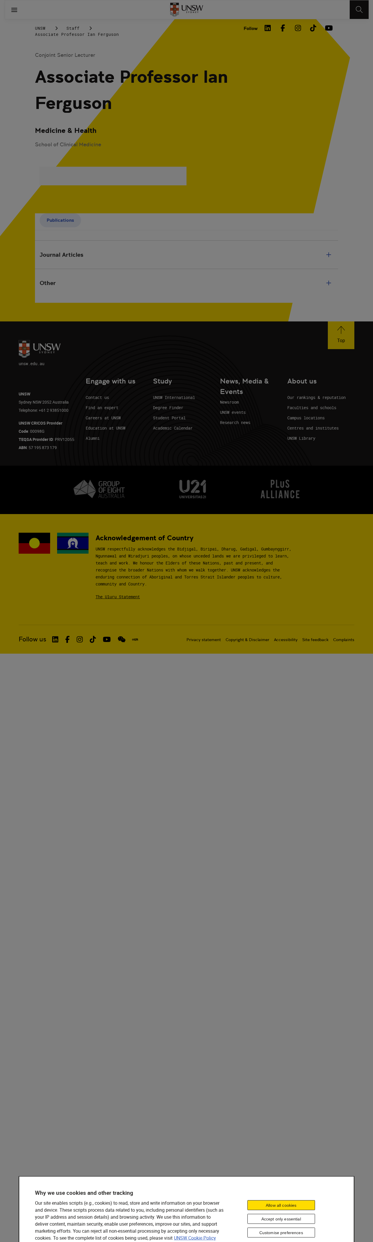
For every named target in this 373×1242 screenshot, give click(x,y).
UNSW (40, 28)
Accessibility (286, 639)
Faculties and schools (311, 407)
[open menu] (14, 9)
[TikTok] (313, 28)
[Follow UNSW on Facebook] (67, 639)
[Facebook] (282, 28)
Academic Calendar (173, 428)
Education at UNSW (105, 428)
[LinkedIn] (267, 28)
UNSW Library (301, 438)
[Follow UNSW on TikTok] (93, 639)
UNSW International (174, 397)
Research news (235, 422)
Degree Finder (168, 407)
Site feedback (315, 639)
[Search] (359, 9)
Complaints (343, 639)
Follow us (32, 639)
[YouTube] (328, 28)
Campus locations (306, 418)
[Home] (186, 10)
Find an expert (102, 407)
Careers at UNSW (103, 418)
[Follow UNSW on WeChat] (122, 639)
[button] (341, 335)
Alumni (93, 438)
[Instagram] (297, 28)
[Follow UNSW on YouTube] (107, 639)
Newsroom (229, 402)
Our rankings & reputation (316, 397)
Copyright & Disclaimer (247, 639)
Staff (73, 28)
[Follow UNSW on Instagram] (79, 639)
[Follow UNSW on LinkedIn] (55, 639)
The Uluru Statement (118, 596)
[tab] (60, 220)
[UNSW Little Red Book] (135, 639)
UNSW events (233, 412)
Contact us (97, 397)
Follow (251, 28)
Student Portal (169, 418)
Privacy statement (203, 639)
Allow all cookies (281, 1205)
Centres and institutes (313, 428)
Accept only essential (281, 1218)
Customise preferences (281, 1232)
